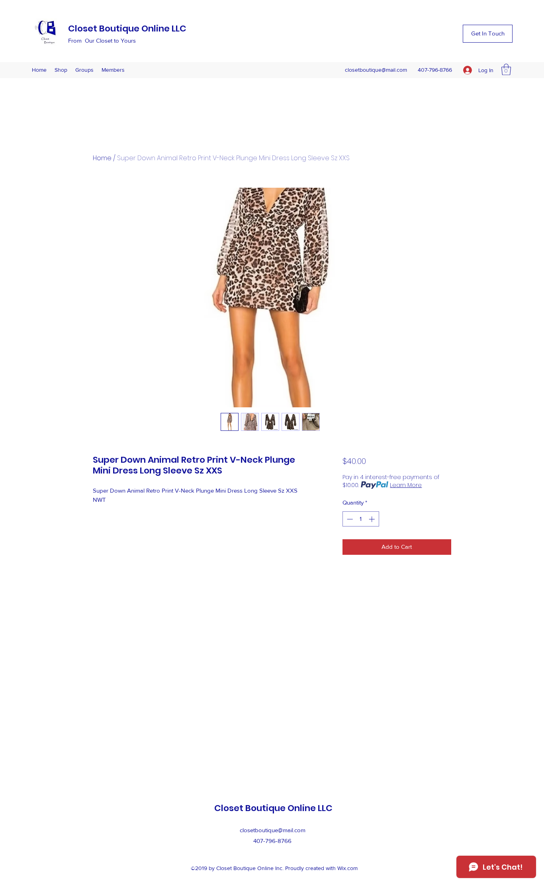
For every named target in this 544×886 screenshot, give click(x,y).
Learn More (406, 485)
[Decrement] (349, 519)
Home (102, 158)
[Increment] (372, 519)
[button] (488, 34)
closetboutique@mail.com (376, 70)
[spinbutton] (360, 519)
